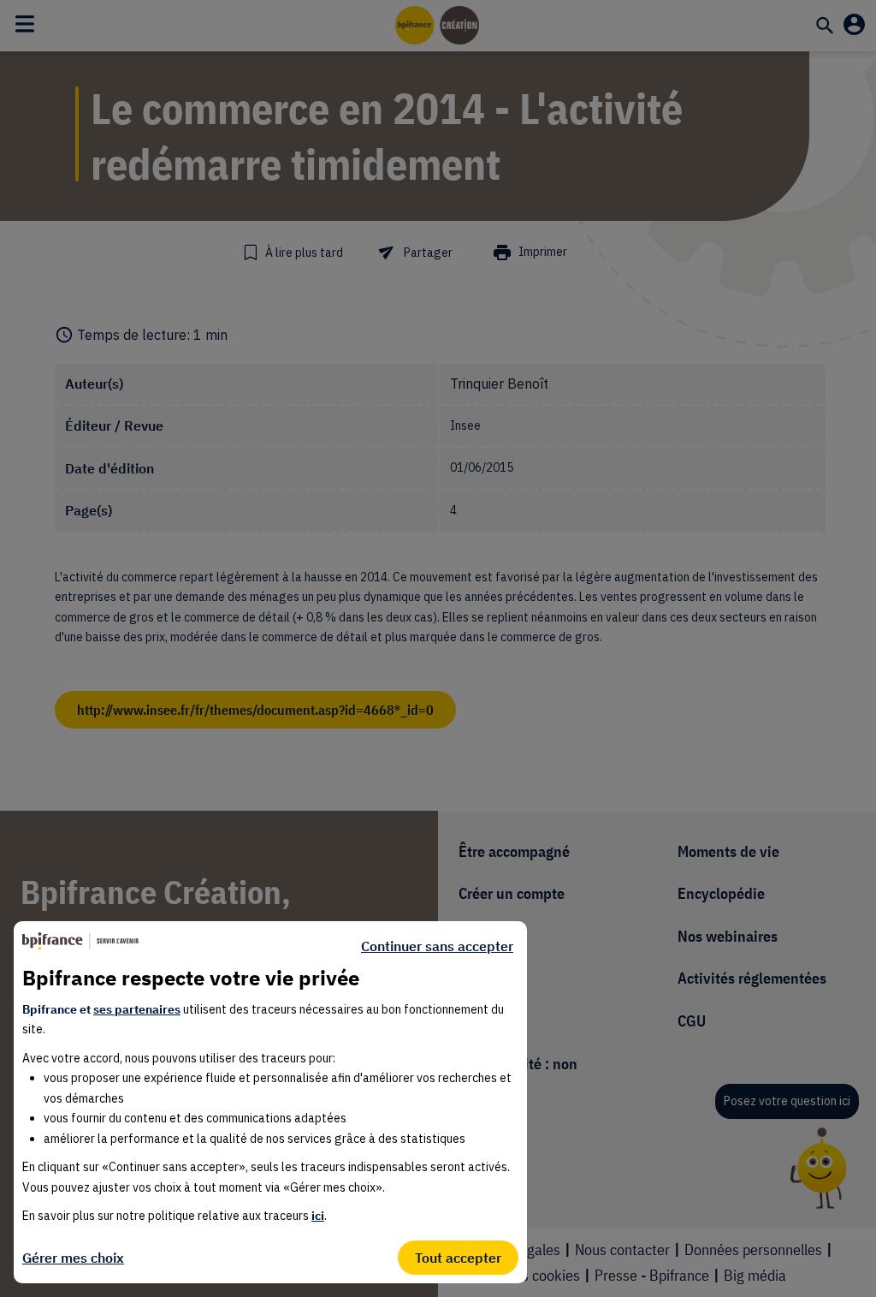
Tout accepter (458, 1257)
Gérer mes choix (73, 1257)
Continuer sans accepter (437, 946)
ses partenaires (137, 1009)
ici (317, 1215)
